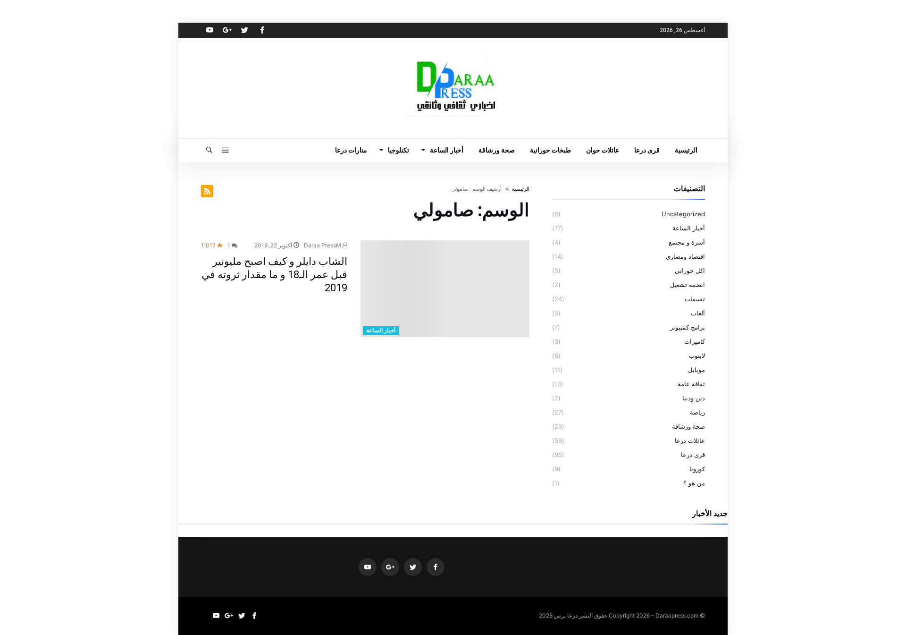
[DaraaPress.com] (453, 52)
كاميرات (694, 341)
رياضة (697, 412)
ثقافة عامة (691, 384)
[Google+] (227, 30)
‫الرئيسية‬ (520, 189)
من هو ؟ (694, 483)
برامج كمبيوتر (687, 327)
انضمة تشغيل (687, 284)
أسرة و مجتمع (687, 242)
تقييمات (695, 299)
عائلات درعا (690, 440)
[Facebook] (261, 30)
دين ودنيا (693, 398)
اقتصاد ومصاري (685, 256)
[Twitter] (244, 30)
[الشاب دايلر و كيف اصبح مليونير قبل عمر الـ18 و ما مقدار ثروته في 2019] (445, 288)
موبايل (696, 369)
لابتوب (697, 355)
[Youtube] (209, 30)
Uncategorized (683, 214)
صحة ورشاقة (688, 426)
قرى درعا (693, 454)
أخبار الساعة (380, 330)
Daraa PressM (323, 245)
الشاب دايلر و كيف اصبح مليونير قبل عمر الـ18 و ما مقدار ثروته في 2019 (274, 274)
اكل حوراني (690, 270)
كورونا (697, 469)
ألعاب (698, 313)
